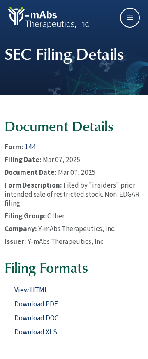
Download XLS (35, 332)
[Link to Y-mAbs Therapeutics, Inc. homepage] (49, 17)
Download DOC (36, 318)
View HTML (31, 290)
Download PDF (36, 304)
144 (30, 147)
